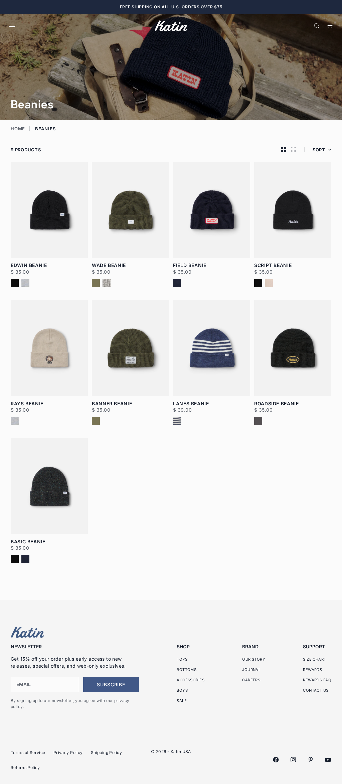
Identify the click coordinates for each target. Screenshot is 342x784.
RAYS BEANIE (27, 404)
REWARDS (312, 669)
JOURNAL (251, 669)
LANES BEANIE (191, 404)
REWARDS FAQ (317, 680)
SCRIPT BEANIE (273, 265)
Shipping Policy (106, 752)
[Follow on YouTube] (328, 759)
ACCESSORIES (190, 680)
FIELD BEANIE (189, 265)
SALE (182, 700)
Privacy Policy (68, 752)
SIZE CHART (314, 659)
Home (18, 128)
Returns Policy (25, 767)
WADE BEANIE (109, 265)
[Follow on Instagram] (293, 759)
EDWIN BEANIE (29, 265)
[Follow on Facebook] (276, 759)
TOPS (182, 659)
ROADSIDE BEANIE (276, 404)
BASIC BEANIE (28, 542)
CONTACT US (315, 690)
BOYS (182, 690)
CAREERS (251, 680)
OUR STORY (253, 659)
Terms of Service (28, 752)
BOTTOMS (186, 669)
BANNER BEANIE (112, 404)
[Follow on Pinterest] (310, 759)
